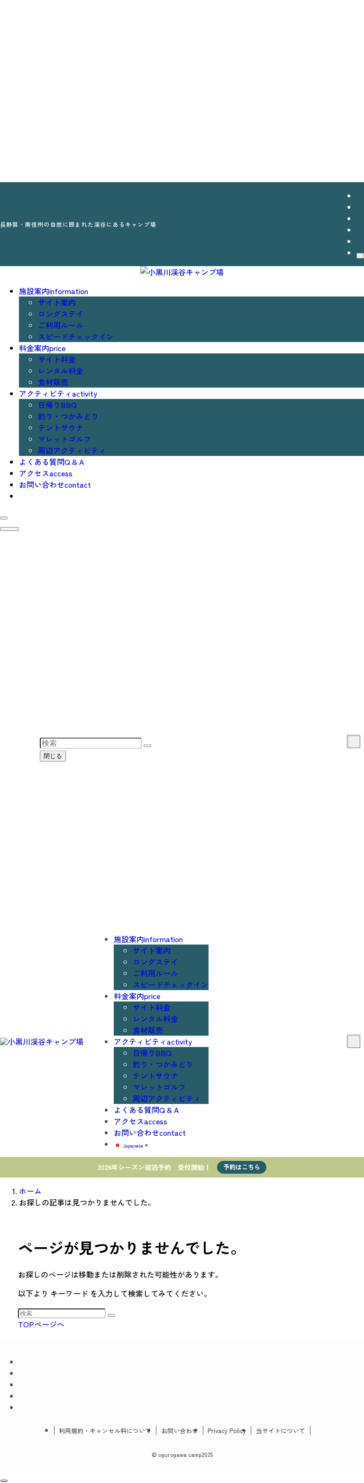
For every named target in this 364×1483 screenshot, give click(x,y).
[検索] (360, 256)
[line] (359, 218)
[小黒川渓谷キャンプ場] (182, 272)
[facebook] (359, 195)
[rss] (359, 229)
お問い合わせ (179, 1430)
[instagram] (359, 206)
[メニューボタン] (9, 529)
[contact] (359, 241)
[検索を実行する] (111, 1315)
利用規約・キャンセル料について (105, 1430)
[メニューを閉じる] (9, 8)
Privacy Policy (227, 1430)
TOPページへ (41, 1324)
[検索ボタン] (4, 518)
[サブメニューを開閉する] (353, 741)
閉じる (53, 756)
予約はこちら (241, 1166)
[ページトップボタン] (4, 1480)
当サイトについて (280, 1430)
